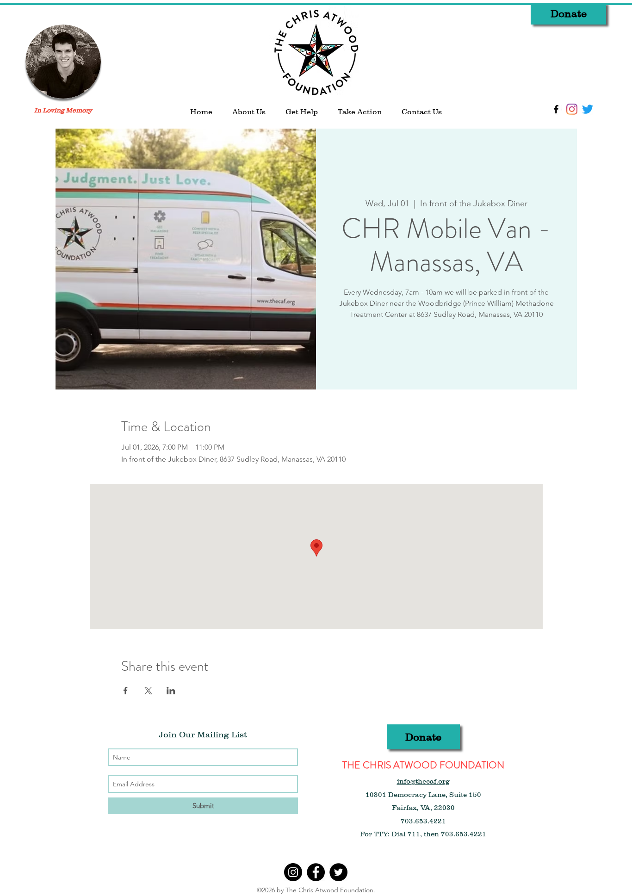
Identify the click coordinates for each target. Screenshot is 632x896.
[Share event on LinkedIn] (171, 690)
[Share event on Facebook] (125, 690)
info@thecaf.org (423, 781)
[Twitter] (587, 109)
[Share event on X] (148, 690)
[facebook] (556, 109)
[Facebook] (316, 872)
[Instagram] (571, 109)
